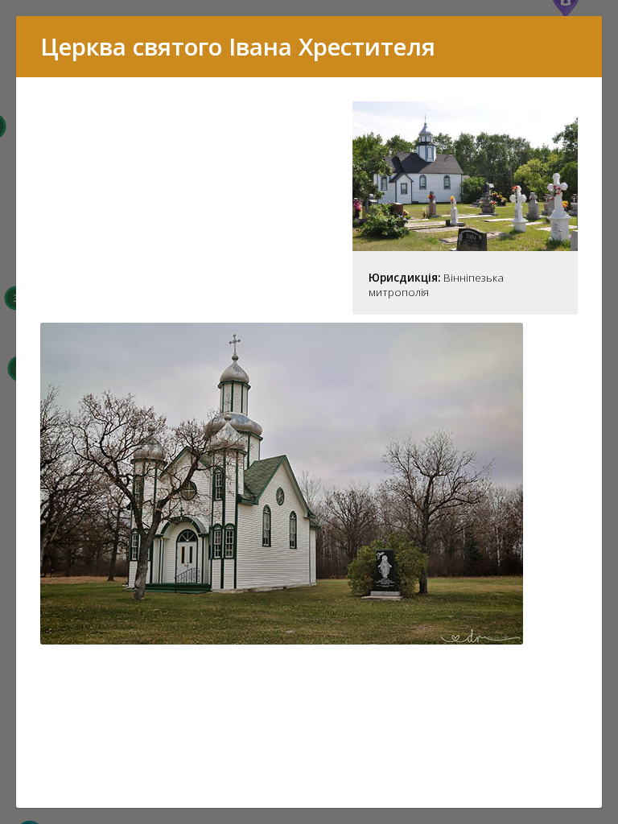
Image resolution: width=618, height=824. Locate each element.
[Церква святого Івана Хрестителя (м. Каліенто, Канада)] (465, 246)
